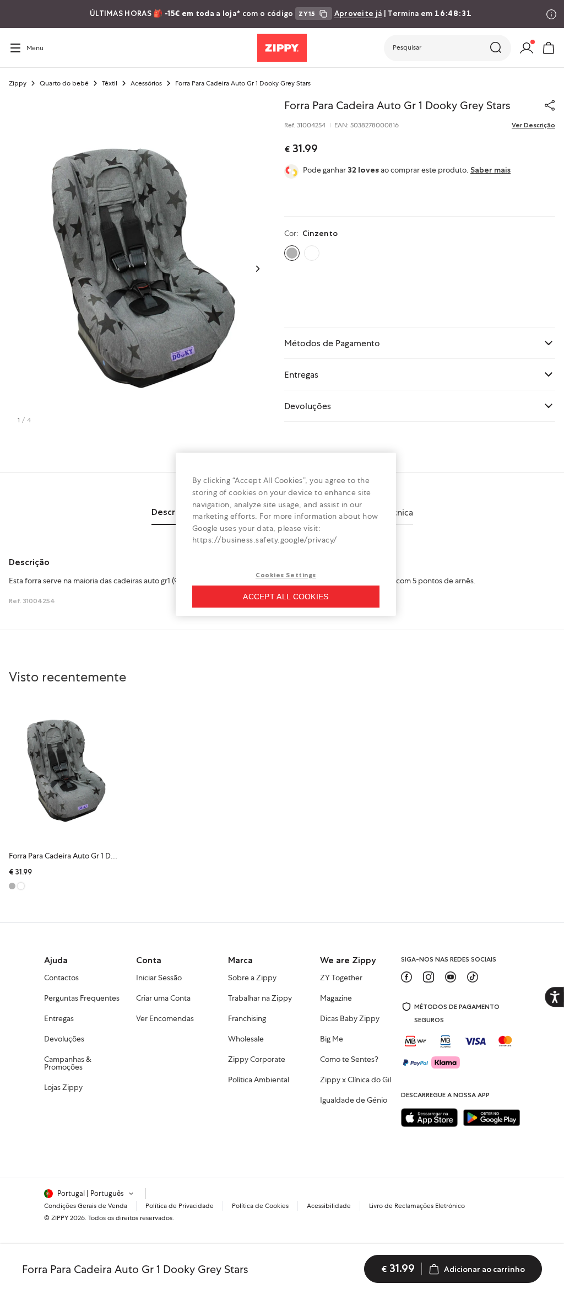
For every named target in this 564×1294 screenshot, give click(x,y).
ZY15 (307, 13)
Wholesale (246, 1039)
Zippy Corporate (256, 1059)
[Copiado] (549, 105)
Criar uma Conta (163, 998)
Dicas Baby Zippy (349, 1018)
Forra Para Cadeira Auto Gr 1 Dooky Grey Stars (86, 856)
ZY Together (341, 978)
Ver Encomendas (165, 1018)
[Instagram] (428, 976)
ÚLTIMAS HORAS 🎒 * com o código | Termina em (280, 13)
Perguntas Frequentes (82, 998)
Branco (311, 253)
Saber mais (490, 170)
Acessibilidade (329, 1205)
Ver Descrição (533, 125)
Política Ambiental (258, 1080)
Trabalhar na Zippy (260, 998)
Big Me (331, 1039)
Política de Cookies (260, 1205)
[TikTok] (472, 976)
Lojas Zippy (63, 1087)
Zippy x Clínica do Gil (355, 1080)
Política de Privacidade (179, 1205)
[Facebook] (406, 976)
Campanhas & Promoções (67, 1063)
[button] (447, 48)
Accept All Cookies (285, 596)
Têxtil (109, 83)
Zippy (17, 83)
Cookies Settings (286, 575)
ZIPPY (59, 1218)
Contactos (61, 978)
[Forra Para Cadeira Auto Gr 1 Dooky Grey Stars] (65, 771)
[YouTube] (450, 976)
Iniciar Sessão (159, 978)
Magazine (336, 998)
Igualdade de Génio (353, 1100)
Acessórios (146, 83)
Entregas (59, 1018)
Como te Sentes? (349, 1059)
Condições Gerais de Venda (85, 1205)
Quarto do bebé (64, 83)
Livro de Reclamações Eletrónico (417, 1205)
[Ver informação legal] (551, 14)
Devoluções (64, 1039)
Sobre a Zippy (252, 978)
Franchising (247, 1018)
